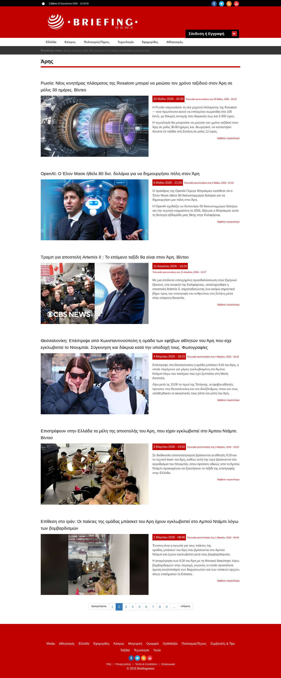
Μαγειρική (135, 643)
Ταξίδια (125, 650)
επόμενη (185, 606)
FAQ (108, 664)
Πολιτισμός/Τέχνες (96, 42)
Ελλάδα (51, 42)
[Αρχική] (93, 22)
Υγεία (157, 650)
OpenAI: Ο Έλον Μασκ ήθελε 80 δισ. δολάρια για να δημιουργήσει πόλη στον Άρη (120, 173)
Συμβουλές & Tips (222, 643)
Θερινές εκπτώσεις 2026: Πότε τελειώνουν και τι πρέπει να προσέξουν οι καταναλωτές (106, 50)
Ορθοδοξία (170, 643)
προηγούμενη (98, 606)
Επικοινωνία (168, 664)
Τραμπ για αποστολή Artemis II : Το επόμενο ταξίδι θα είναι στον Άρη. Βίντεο (115, 257)
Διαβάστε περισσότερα (228, 138)
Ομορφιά (152, 643)
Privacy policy (123, 664)
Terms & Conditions (146, 664)
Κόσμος (70, 42)
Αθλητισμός (174, 42)
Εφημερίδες (150, 42)
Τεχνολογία (126, 42)
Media (50, 643)
